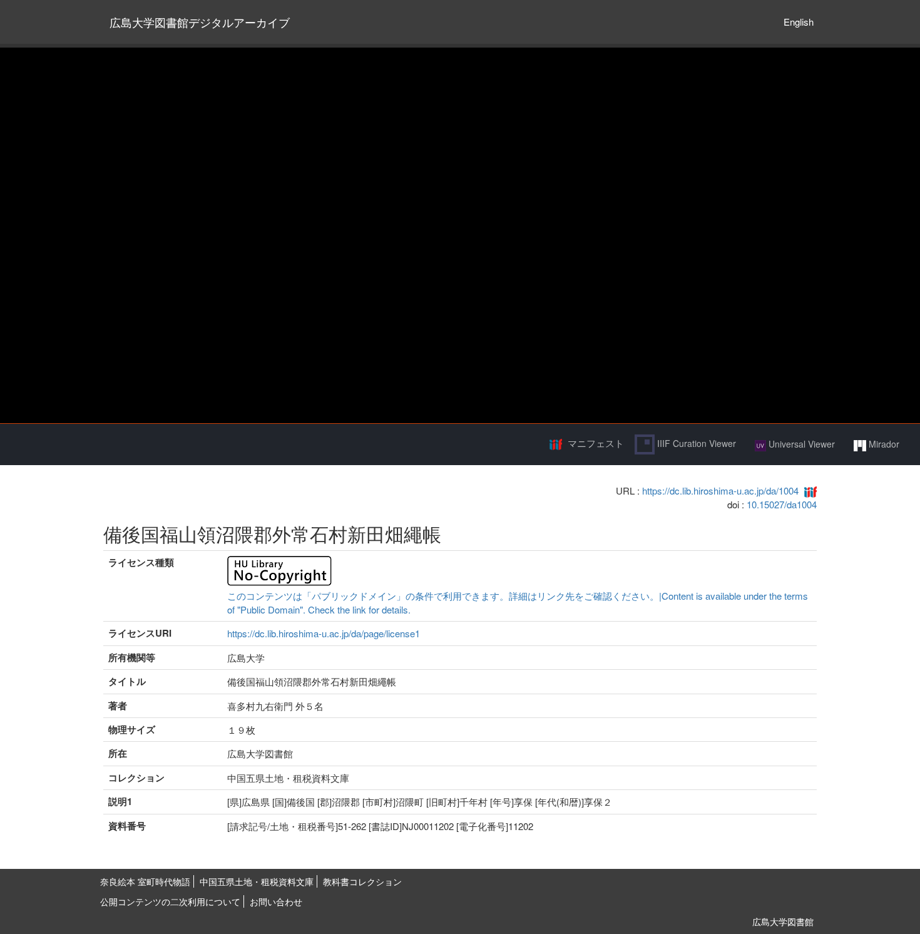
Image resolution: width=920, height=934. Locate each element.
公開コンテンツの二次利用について (170, 901)
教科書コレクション (362, 881)
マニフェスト (596, 442)
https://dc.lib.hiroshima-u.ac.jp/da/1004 (720, 490)
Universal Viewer (800, 444)
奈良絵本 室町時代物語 (145, 881)
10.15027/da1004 (782, 504)
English (799, 21)
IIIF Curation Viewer (695, 443)
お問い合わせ (276, 901)
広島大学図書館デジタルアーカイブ (200, 22)
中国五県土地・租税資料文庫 (257, 881)
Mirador (882, 444)
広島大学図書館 (783, 921)
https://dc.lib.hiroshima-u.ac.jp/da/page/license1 (323, 633)
